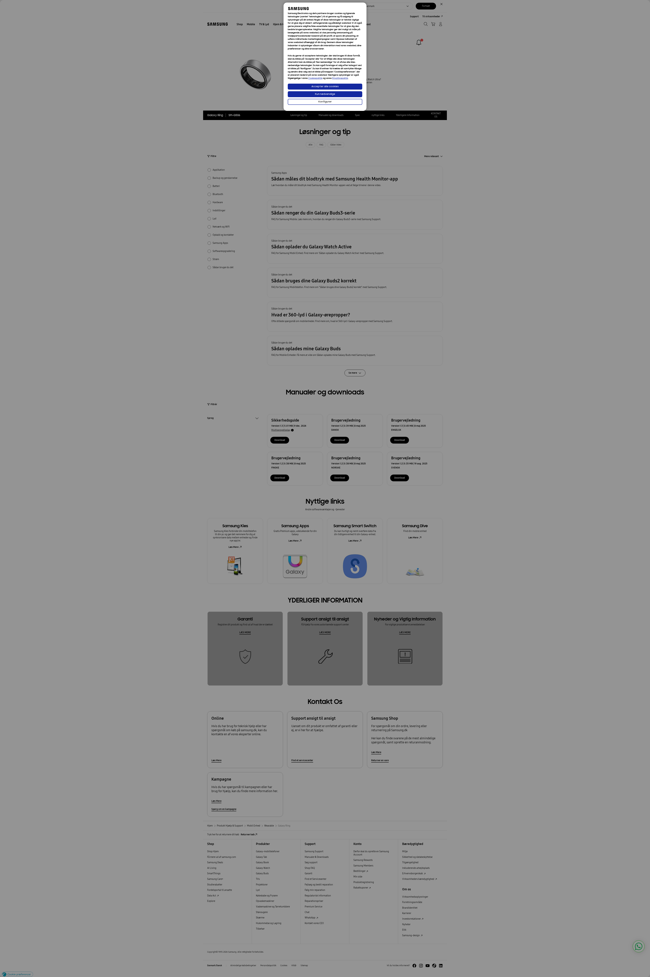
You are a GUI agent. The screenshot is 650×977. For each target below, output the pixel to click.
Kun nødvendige (325, 94)
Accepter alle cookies (325, 86)
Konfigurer (325, 102)
